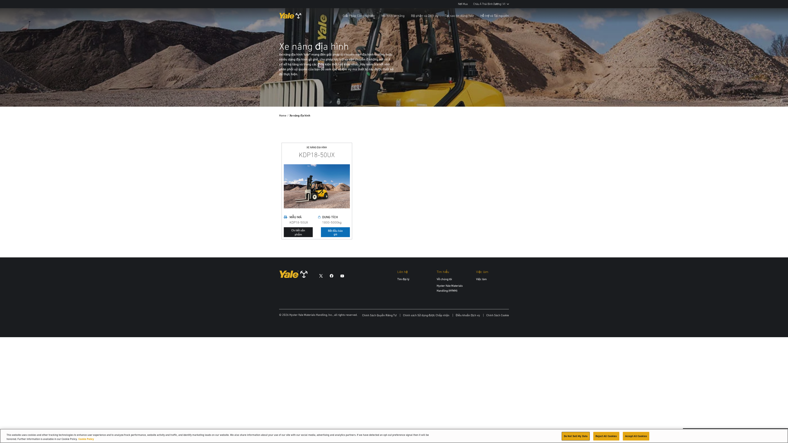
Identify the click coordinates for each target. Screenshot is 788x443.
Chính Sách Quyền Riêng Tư (379, 315)
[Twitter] (320, 276)
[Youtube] (342, 276)
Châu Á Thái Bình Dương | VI (489, 4)
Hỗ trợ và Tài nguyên (494, 15)
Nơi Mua (463, 4)
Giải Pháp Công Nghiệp (359, 15)
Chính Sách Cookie (497, 315)
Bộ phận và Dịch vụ (424, 15)
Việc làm (481, 279)
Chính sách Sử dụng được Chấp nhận (426, 315)
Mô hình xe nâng (392, 15)
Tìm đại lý (403, 279)
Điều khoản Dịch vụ (468, 315)
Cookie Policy (86, 438)
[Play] (775, 94)
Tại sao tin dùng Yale (459, 15)
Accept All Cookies (636, 436)
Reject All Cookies (606, 436)
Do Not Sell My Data (576, 436)
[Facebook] (331, 276)
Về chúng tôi (444, 279)
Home (282, 115)
